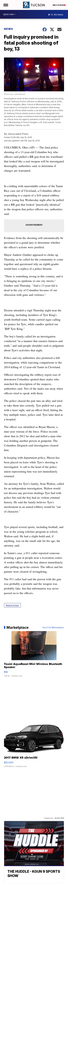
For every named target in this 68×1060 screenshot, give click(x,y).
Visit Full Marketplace (53, 627)
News (8, 29)
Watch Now (58, 5)
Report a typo (12, 605)
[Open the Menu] (5, 5)
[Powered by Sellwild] (59, 818)
